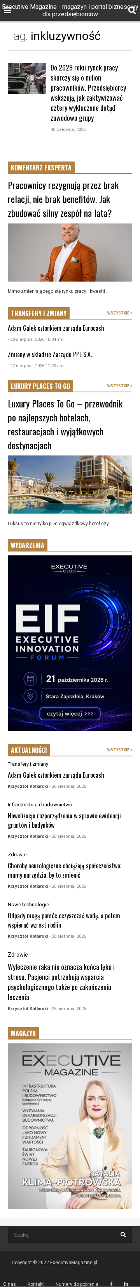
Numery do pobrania (77, 1284)
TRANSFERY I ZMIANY (38, 313)
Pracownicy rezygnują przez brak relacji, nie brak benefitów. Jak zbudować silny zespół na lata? (63, 199)
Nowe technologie (28, 904)
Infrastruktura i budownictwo (40, 805)
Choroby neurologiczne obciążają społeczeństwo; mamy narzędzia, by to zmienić (64, 870)
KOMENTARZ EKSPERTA (41, 167)
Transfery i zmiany (28, 764)
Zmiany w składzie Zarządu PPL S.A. (50, 354)
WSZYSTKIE (118, 313)
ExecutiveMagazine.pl (73, 1262)
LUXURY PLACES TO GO (40, 386)
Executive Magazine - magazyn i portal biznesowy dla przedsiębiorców (70, 10)
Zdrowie (17, 854)
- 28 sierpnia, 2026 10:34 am (36, 339)
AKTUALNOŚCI (29, 750)
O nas (9, 1284)
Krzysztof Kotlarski (28, 786)
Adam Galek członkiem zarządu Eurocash (56, 328)
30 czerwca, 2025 (68, 129)
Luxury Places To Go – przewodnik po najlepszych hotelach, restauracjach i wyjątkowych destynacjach (65, 424)
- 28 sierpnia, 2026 (67, 786)
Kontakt (36, 1284)
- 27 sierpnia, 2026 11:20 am (36, 365)
